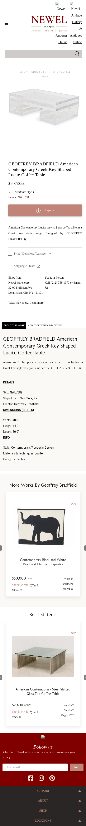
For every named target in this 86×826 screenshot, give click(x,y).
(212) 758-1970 (60, 282)
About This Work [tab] (14, 325)
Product (34, 71)
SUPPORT (43, 790)
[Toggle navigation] (6, 23)
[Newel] (43, 736)
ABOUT (43, 800)
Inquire (49, 210)
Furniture (50, 71)
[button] (45, 254)
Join (76, 767)
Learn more (36, 302)
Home (21, 71)
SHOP (43, 810)
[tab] (45, 325)
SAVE (73, 504)
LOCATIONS (43, 820)
